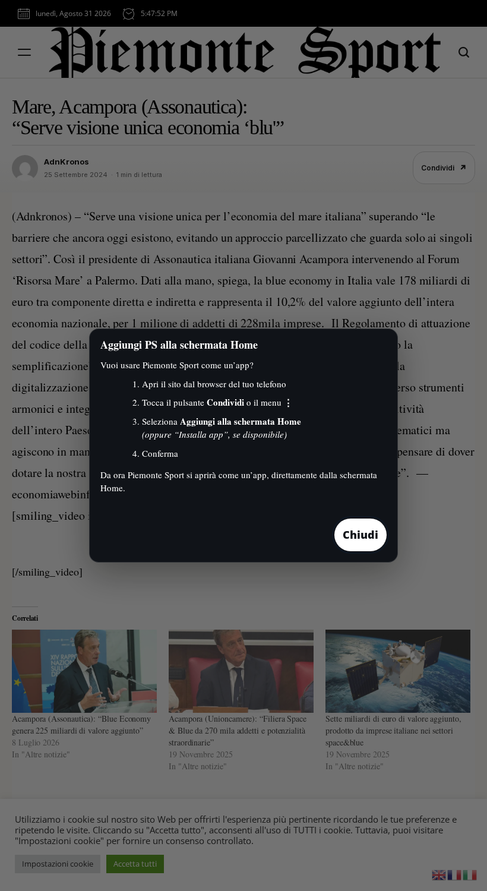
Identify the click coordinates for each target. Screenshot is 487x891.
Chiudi (360, 534)
